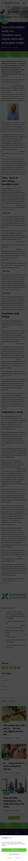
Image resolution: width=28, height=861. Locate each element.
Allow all (14, 850)
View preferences (14, 854)
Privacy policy (17, 858)
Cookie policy (10, 858)
